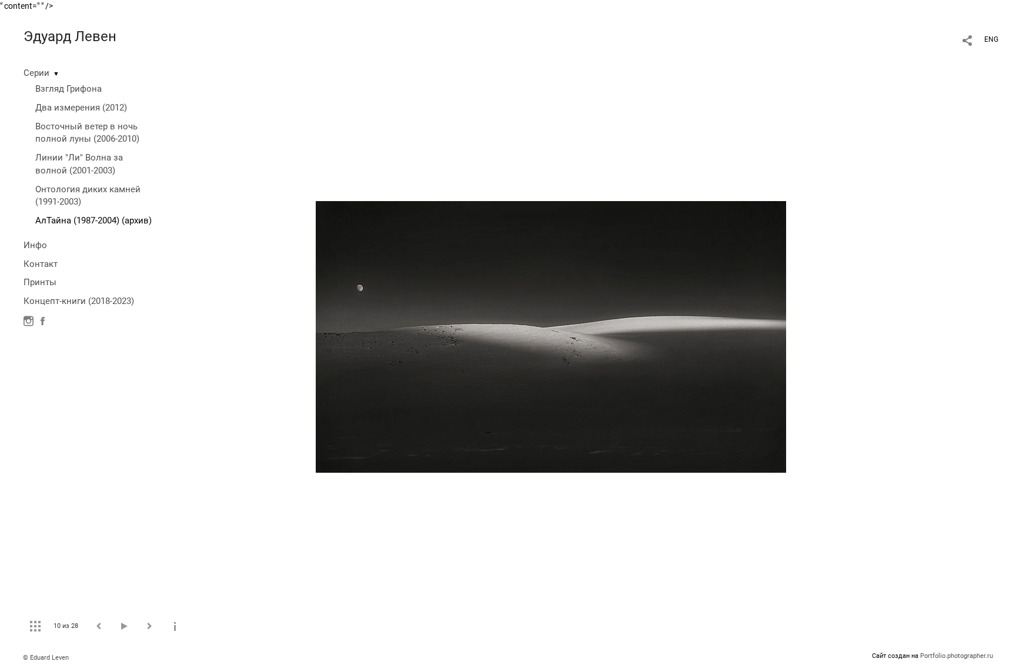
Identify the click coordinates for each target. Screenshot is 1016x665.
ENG (991, 39)
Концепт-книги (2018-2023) (79, 301)
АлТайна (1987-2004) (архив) (93, 220)
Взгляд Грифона (68, 88)
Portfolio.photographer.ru (956, 656)
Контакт (41, 264)
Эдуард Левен (70, 36)
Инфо (35, 245)
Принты (40, 282)
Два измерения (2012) (81, 107)
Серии (36, 73)
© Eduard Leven (46, 657)
